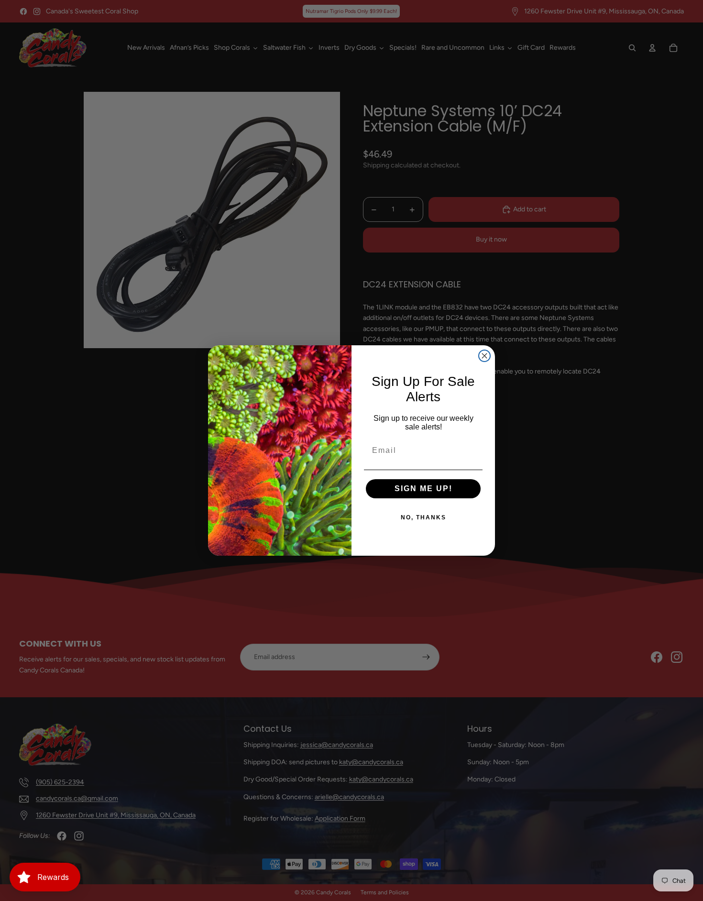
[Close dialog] (484, 356)
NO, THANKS (423, 517)
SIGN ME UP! (423, 488)
